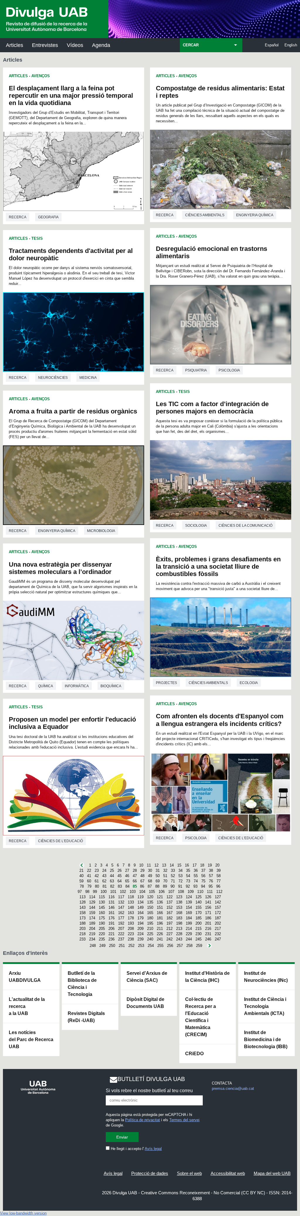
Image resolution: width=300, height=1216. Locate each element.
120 (150, 897)
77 (219, 881)
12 (156, 865)
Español (272, 45)
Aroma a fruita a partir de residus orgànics (73, 411)
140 (198, 902)
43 (104, 876)
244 (189, 939)
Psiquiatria (196, 370)
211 (160, 928)
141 (208, 902)
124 (189, 897)
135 (150, 902)
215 (198, 928)
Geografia (48, 217)
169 (189, 913)
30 (150, 870)
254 (151, 945)
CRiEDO (194, 1053)
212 (169, 928)
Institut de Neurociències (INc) (266, 977)
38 (211, 870)
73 (188, 881)
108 (181, 891)
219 (92, 934)
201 (208, 923)
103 (132, 891)
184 (189, 918)
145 (102, 907)
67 (142, 881)
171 (208, 913)
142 (218, 902)
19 (210, 865)
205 (102, 928)
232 (218, 934)
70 (165, 881)
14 (172, 865)
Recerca (17, 217)
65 (127, 881)
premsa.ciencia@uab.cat (233, 1088)
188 (82, 923)
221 (111, 934)
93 (195, 886)
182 (169, 918)
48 (142, 876)
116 (111, 897)
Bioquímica (110, 686)
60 (89, 881)
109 (191, 891)
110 (200, 891)
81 (105, 886)
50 (158, 876)
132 (121, 902)
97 (80, 891)
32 (165, 870)
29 (142, 870)
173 (82, 918)
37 (203, 870)
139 (189, 902)
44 (112, 876)
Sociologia (196, 525)
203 (82, 928)
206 (111, 928)
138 (179, 902)
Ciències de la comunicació (245, 525)
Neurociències (53, 378)
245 (198, 939)
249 (102, 945)
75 (203, 881)
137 (169, 902)
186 (208, 918)
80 (97, 886)
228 (179, 934)
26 (119, 870)
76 (211, 881)
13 (164, 865)
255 (160, 945)
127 (218, 897)
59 (81, 881)
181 (160, 918)
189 (92, 923)
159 (92, 913)
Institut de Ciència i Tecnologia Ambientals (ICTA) (265, 1006)
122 (169, 897)
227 (169, 934)
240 (150, 939)
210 (150, 928)
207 (121, 928)
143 (82, 907)
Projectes (166, 683)
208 (131, 928)
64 (119, 881)
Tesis (37, 238)
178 (131, 918)
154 (189, 907)
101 (113, 891)
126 (208, 897)
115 (102, 897)
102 (123, 891)
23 (97, 870)
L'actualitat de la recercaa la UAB (27, 1006)
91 (180, 886)
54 (188, 876)
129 (92, 902)
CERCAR (191, 45)
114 (92, 897)
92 (188, 886)
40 (81, 876)
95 (211, 886)
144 (92, 907)
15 (179, 865)
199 (189, 923)
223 (131, 934)
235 (102, 939)
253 (141, 945)
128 (82, 902)
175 (102, 918)
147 (121, 907)
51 (165, 876)
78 (82, 886)
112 (219, 891)
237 (121, 939)
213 (179, 928)
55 (196, 876)
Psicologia (229, 370)
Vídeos (75, 45)
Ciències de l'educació (60, 841)
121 (160, 897)
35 (188, 870)
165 (150, 913)
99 (95, 891)
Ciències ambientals (204, 215)
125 (198, 897)
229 (189, 934)
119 (140, 897)
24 (104, 870)
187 (218, 918)
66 (135, 881)
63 (112, 881)
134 (140, 902)
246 (208, 939)
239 (140, 939)
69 (158, 881)
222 (121, 934)
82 (112, 886)
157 (218, 907)
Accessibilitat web (228, 1173)
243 (179, 939)
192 (121, 923)
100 (103, 891)
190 (102, 923)
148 (131, 907)
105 (152, 891)
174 (92, 918)
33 (173, 870)
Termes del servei (184, 1120)
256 (170, 945)
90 (173, 886)
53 (180, 876)
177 (121, 918)
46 (127, 876)
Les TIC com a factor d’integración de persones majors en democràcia (212, 407)
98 (87, 891)
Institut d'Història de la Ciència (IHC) (207, 977)
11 (149, 865)
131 (111, 902)
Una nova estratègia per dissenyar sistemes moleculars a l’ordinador (60, 568)
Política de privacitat (142, 1120)
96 (218, 886)
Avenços (40, 76)
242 (169, 939)
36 (196, 870)
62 (104, 881)
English (290, 45)
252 (131, 945)
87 (150, 886)
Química (45, 686)
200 (198, 923)
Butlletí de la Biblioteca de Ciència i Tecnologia (82, 984)
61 (97, 881)
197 (169, 923)
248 (93, 945)
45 (119, 876)
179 (140, 918)
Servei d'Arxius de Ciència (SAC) (147, 977)
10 (141, 865)
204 (92, 928)
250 (112, 945)
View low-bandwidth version (23, 1213)
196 (160, 923)
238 (131, 939)
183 (179, 918)
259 (199, 945)
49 (150, 876)
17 (194, 865)
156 (208, 907)
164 (140, 913)
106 (161, 891)
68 (150, 881)
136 (160, 902)
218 (82, 934)
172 (218, 913)
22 (89, 870)
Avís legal (153, 1148)
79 (89, 886)
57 (211, 876)
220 (102, 934)
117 (121, 897)
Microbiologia (101, 531)
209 (140, 928)
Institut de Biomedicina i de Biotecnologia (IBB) (265, 1039)
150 (150, 907)
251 (122, 945)
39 (219, 870)
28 (135, 870)
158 (82, 913)
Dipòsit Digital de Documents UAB (145, 1003)
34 (180, 870)
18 (202, 865)
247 (218, 939)
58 (219, 876)
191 (111, 923)
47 (135, 876)
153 (179, 907)
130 (102, 902)
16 (187, 865)
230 (198, 934)
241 (160, 939)
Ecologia (249, 683)
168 (179, 913)
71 (173, 881)
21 (81, 870)
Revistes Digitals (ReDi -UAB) (86, 1017)
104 (142, 891)
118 (131, 897)
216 (208, 928)
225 (150, 934)
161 (111, 913)
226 (160, 934)
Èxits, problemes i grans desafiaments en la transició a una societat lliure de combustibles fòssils (218, 566)
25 (112, 870)
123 (179, 897)
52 (173, 876)
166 (160, 913)
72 (180, 881)
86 (142, 886)
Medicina (88, 378)
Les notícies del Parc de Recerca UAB (31, 1039)
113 (82, 897)
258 (189, 945)
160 (102, 913)
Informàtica (77, 686)
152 (169, 907)
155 (198, 907)
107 (171, 891)
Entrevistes (45, 45)
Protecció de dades (149, 1173)
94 (203, 886)
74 (196, 881)
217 (218, 928)
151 (160, 907)
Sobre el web (189, 1173)
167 (169, 913)
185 (198, 918)
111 (210, 891)
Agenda (101, 45)
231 (208, 934)
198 (179, 923)
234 (92, 939)
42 (97, 876)
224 (140, 934)
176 (111, 918)
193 (131, 923)
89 (165, 886)
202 (218, 923)
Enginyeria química (56, 531)
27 (127, 870)
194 (140, 923)
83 (120, 886)
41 (89, 876)
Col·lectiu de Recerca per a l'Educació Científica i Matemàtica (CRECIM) (200, 1017)
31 (158, 870)
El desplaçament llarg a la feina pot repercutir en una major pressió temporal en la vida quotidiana (71, 96)
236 (111, 939)
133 (131, 902)
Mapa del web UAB (272, 1173)
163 (131, 913)
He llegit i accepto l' (136, 1148)
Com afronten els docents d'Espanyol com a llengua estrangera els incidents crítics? (220, 719)
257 (180, 945)
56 (203, 876)
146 (111, 907)
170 (198, 913)
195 (150, 923)
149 (140, 907)
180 (150, 918)
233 (82, 939)
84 (127, 886)
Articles (14, 45)
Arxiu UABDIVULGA (25, 977)
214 (189, 928)
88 (157, 886)
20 (217, 865)
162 (121, 913)
